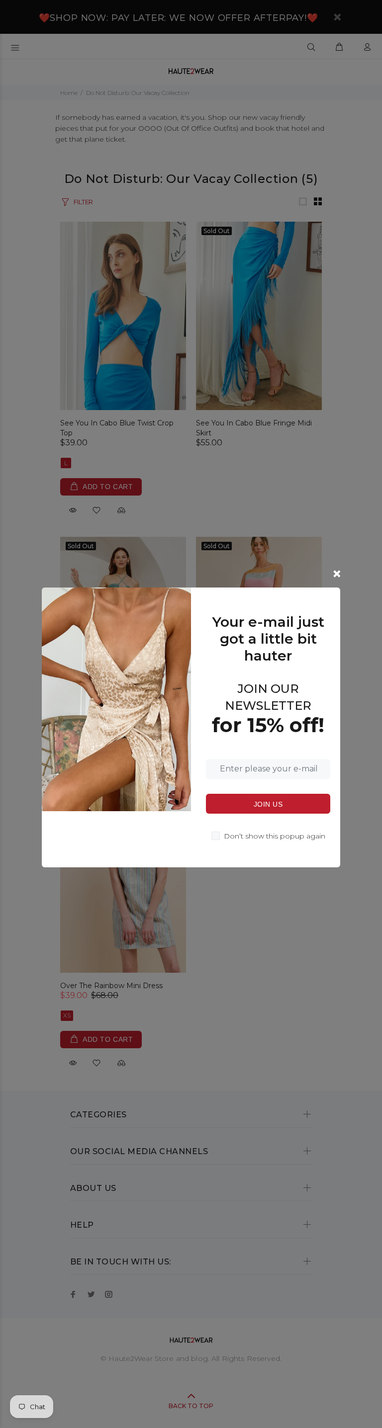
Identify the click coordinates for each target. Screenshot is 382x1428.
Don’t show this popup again (274, 836)
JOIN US (268, 804)
